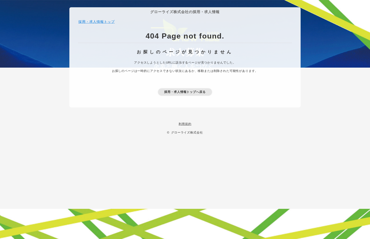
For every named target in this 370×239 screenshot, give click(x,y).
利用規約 (185, 124)
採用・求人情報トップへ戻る (185, 92)
